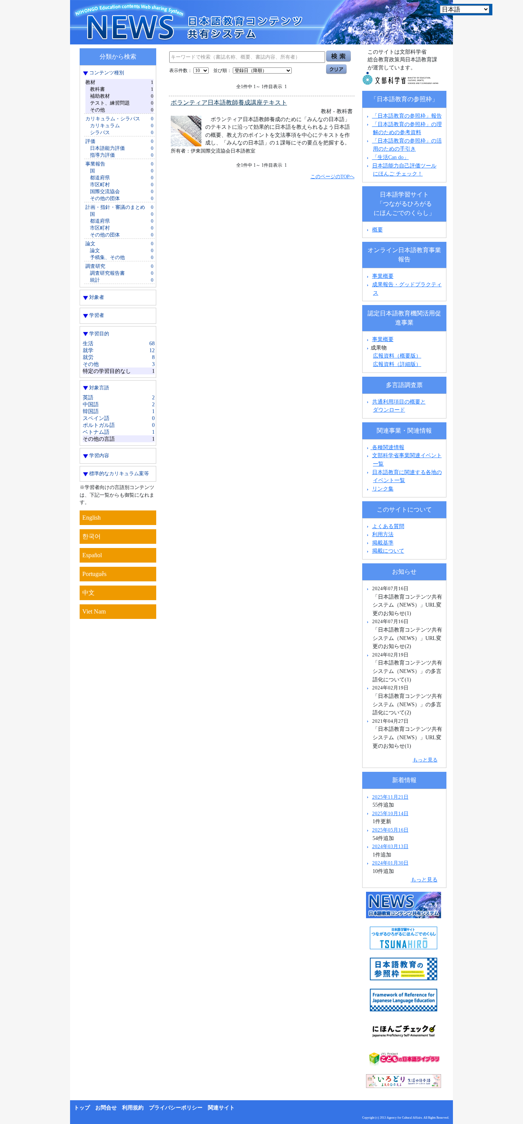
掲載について (388, 551)
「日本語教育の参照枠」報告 (407, 116)
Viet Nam (94, 611)
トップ (82, 1108)
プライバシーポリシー (176, 1108)
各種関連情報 (387, 447)
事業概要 (383, 276)
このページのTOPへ (333, 176)
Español (92, 555)
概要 (377, 229)
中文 (88, 592)
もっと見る (425, 760)
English (91, 517)
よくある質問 (388, 526)
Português (94, 574)
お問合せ (106, 1108)
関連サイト (221, 1108)
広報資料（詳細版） (397, 364)
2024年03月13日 (390, 846)
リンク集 (383, 489)
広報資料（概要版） (397, 356)
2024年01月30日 (390, 863)
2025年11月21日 (390, 797)
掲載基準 (383, 543)
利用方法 (383, 534)
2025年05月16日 (390, 830)
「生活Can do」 (390, 157)
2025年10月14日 (390, 813)
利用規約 (133, 1108)
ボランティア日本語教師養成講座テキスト (229, 102)
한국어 (91, 536)
